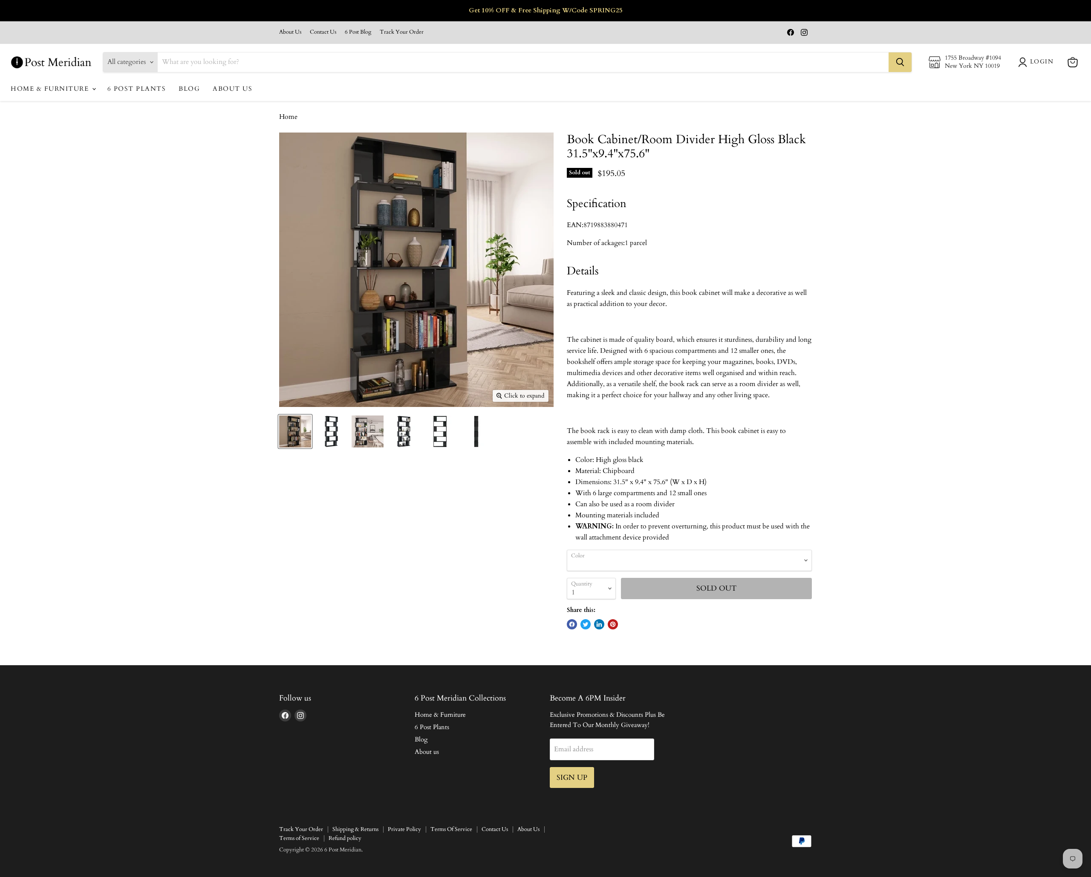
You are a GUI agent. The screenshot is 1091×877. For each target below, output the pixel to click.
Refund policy (345, 838)
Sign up (572, 777)
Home (288, 117)
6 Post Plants (136, 88)
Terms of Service (299, 838)
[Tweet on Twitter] (585, 624)
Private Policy (404, 829)
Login (1041, 62)
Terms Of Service (451, 829)
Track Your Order (402, 32)
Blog (189, 88)
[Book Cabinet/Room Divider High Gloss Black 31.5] (295, 431)
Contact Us (323, 32)
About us (232, 88)
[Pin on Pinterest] (613, 624)
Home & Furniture (51, 88)
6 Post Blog (358, 32)
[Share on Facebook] (572, 624)
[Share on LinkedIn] (599, 624)
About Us (290, 32)
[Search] (900, 62)
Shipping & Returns (355, 829)
